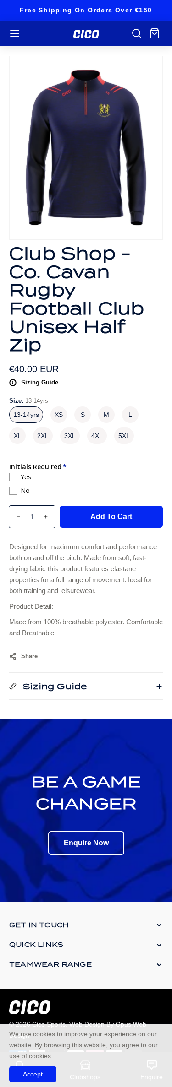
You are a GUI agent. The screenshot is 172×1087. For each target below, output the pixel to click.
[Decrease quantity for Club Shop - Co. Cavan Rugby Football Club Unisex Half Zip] (15, 517)
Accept (33, 1074)
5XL (124, 435)
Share (29, 656)
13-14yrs (26, 414)
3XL (70, 435)
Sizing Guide (39, 382)
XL (18, 435)
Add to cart (111, 516)
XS (59, 414)
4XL (97, 435)
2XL (43, 435)
